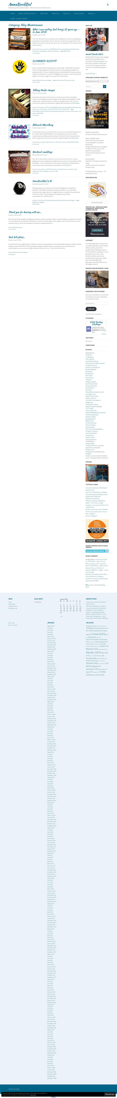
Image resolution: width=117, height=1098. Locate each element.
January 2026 (51, 640)
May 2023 (50, 708)
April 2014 (50, 937)
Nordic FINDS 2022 (53, 109)
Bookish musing (73, 169)
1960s (89, 628)
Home (12, 13)
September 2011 (51, 1002)
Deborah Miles (90, 568)
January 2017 (51, 868)
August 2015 (50, 903)
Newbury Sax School (92, 456)
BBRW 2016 (67, 51)
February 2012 (51, 992)
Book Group (79, 13)
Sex (104, 663)
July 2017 (50, 855)
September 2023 (51, 699)
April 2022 (50, 735)
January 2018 (51, 842)
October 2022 (51, 722)
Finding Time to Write (92, 396)
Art (89, 631)
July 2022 (50, 729)
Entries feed (11, 604)
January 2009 (51, 1070)
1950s (103, 626)
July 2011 (50, 1006)
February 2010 (51, 1042)
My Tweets (89, 341)
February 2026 (51, 638)
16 (80, 607)
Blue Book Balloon (91, 369)
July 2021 (50, 754)
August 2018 (50, 828)
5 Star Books (40, 107)
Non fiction (99, 656)
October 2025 (51, 647)
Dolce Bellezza (90, 388)
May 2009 (50, 1061)
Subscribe (91, 309)
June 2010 (50, 1034)
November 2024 (51, 670)
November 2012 (51, 973)
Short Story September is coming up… (96, 606)
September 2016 (51, 876)
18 (64, 609)
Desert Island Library (18, 18)
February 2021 (51, 765)
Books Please (90, 377)
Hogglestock (89, 402)
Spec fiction (103, 669)
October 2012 (51, 975)
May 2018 (50, 834)
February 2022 (51, 739)
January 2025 (51, 666)
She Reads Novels (91, 423)
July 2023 (50, 704)
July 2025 (50, 653)
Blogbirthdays (35, 202)
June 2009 (50, 1059)
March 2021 (50, 762)
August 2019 (50, 802)
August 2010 (50, 1030)
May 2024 (50, 682)
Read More (38, 45)
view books (104, 333)
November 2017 (51, 847)
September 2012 (51, 977)
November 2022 (51, 720)
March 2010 (50, 1040)
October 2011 (51, 1000)
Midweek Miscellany (42, 125)
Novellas (91, 658)
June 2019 (50, 807)
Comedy (96, 631)
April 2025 (50, 659)
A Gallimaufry (89, 357)
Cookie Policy (33, 1095)
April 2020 (50, 786)
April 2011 (50, 1013)
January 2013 (51, 969)
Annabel (94, 327)
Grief (103, 644)
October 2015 (51, 899)
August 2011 (50, 1004)
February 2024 (51, 689)
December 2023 (51, 693)
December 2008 (51, 1072)
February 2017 (51, 866)
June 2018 (50, 832)
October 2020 (51, 773)
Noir (91, 656)
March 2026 (50, 636)
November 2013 (51, 948)
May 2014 (50, 935)
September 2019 (51, 800)
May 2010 (50, 1036)
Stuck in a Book (90, 427)
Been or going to (41, 142)
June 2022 (50, 731)
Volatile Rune (90, 435)
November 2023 (51, 695)
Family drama (101, 642)
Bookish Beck (90, 373)
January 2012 (51, 994)
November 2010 (51, 1023)
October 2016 (51, 874)
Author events (39, 171)
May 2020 (50, 783)
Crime (98, 634)
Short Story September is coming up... (96, 492)
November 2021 (51, 746)
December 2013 (51, 945)
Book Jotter (89, 375)
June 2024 (50, 680)
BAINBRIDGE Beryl (55, 49)
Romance (92, 663)
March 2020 (50, 788)
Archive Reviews (41, 169)
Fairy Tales (67, 111)
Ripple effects (90, 421)
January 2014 (51, 943)
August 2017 (50, 853)
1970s (97, 628)
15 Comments (36, 82)
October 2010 (51, 1025)
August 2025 (50, 651)
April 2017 (50, 861)
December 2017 (51, 844)
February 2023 (51, 714)
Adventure (104, 628)
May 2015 (50, 910)
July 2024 (50, 678)
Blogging (49, 80)
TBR (57, 171)
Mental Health (102, 649)
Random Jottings (91, 417)
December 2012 (51, 971)
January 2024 (51, 691)
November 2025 (51, 645)
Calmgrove (89, 379)
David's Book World (91, 384)
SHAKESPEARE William (72, 142)
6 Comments (35, 144)
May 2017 (50, 859)
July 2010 (50, 1032)
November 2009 (51, 1049)
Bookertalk (89, 371)
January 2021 (51, 767)
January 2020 (51, 792)
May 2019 (50, 809)
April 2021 (50, 760)
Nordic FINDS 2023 (64, 109)
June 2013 (50, 958)
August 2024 (50, 676)
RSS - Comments (13, 625)
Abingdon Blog (90, 443)
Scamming (71, 80)
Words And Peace (91, 439)
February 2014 (51, 941)
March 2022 (50, 737)
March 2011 (50, 1015)
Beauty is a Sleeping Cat (93, 367)
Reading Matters (91, 419)
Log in (10, 602)
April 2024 (50, 685)
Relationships (91, 661)
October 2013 (51, 950)
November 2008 (51, 1074)
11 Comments (36, 53)
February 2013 (51, 966)
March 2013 (50, 964)
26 (67, 610)
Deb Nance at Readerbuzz (93, 574)
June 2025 (50, 655)
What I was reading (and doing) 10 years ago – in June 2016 (55, 31)
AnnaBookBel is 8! (42, 181)
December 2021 (51, 743)
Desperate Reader (91, 386)
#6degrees (90, 626)
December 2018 (51, 819)
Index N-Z (66, 13)
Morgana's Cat (90, 449)
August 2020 (50, 777)
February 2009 (51, 1067)
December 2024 (51, 668)
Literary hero (52, 171)
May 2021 (50, 758)
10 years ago (40, 49)
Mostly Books (90, 452)
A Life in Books (90, 359)
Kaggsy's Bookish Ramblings (94, 406)
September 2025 (51, 649)
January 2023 (51, 716)
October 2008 (51, 1076)
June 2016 (50, 882)
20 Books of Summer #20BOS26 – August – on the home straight (97, 570)
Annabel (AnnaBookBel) (94, 54)
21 (73, 609)
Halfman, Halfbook (91, 398)
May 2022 (50, 733)
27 (70, 610)
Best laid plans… (16, 237)
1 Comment (35, 173)
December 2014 (51, 920)
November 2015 (51, 897)
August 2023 (50, 701)
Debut (92, 637)
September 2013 (51, 952)
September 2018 (51, 826)
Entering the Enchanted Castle (95, 392)
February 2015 (51, 916)
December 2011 (51, 996)
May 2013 (50, 960)
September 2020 (51, 775)
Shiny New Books (100, 61)
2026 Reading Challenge (96, 323)
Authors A (56, 169)
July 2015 (50, 905)
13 (70, 607)
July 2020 (50, 779)
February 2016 (51, 891)
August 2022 (50, 727)
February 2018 (51, 840)
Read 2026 (44, 13)
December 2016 (51, 870)
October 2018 (51, 823)
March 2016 (50, 889)
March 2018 (50, 838)
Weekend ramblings (42, 152)
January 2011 (51, 1019)
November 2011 (51, 998)
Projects (91, 13)
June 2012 (50, 983)
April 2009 (50, 1063)
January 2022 (51, 741)
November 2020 (51, 771)
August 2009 (50, 1055)
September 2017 (51, 851)
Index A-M (55, 13)
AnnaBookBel (19, 4)
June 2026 (50, 630)
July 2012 (50, 981)
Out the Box (16, 1089)
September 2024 (51, 674)
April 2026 (50, 634)
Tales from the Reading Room (94, 429)
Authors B (47, 49)
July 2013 (50, 956)
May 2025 (50, 657)
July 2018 (50, 830)
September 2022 (51, 725)
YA (101, 675)
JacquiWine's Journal (92, 404)
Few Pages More (91, 394)
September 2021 (51, 750)
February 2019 (51, 815)
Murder (93, 652)
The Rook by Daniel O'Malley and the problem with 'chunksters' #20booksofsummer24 (97, 496)
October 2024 (51, 672)
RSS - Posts (11, 623)
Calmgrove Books (91, 382)
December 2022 (51, 718)
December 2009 (51, 1046)
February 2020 (51, 790)
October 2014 (51, 924)
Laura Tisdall (89, 408)
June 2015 (50, 908)
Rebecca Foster (90, 564)
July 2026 (50, 628)
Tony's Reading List (91, 433)
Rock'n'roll (101, 661)
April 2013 (50, 962)
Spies (89, 672)
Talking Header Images (43, 90)
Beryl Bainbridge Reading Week (68, 49)
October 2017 (51, 849)
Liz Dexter (89, 578)
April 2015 (50, 912)
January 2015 (51, 918)
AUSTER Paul (48, 107)
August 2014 (50, 929)
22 (77, 609)
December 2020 (51, 769)
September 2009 (51, 1053)
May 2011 (50, 1011)
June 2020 (50, 781)
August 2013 (50, 954)
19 (67, 609)
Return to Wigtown (91, 516)
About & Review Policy (27, 13)
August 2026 (50, 626)
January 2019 (51, 817)
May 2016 (50, 884)
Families (92, 642)
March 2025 (50, 661)
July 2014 (50, 931)
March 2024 (50, 687)
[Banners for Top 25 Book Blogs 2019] (97, 587)
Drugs (98, 637)
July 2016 (50, 880)
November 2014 (51, 922)
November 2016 (51, 872)
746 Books (89, 355)
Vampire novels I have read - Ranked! (97, 509)
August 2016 (50, 878)
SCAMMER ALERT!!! (44, 61)
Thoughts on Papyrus (92, 431)
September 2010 (51, 1027)
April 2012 (50, 988)
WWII (94, 675)
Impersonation (60, 80)
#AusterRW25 (36, 111)
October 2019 (51, 798)
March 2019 (50, 813)
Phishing (66, 80)
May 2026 (50, 632)
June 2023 (50, 706)
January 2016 (51, 893)
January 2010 (51, 1044)
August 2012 (50, 979)
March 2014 (50, 939)
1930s (98, 626)
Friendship (96, 644)
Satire (100, 663)
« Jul (61, 616)
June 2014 (50, 933)
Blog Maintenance (42, 80)
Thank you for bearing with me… (24, 212)
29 (77, 610)
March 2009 (50, 1065)
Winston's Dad (90, 437)
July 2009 (50, 1057)
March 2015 (50, 914)
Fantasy (89, 644)
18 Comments (36, 204)
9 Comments (35, 115)
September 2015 (51, 901)
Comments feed (12, 606)
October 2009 (51, 1051)
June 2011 (50, 1009)
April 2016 (50, 887)
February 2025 (51, 664)
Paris (99, 658)
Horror (89, 646)
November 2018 (51, 821)
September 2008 (51, 1078)
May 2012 (50, 985)
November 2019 (51, 796)
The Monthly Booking (92, 415)
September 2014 (51, 927)
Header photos (74, 111)
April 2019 (50, 811)
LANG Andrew (43, 109)
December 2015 (51, 895)
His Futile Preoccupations (93, 400)
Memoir (92, 649)
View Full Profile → (91, 73)
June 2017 (50, 857)
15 (77, 607)
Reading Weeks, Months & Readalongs (49, 51)
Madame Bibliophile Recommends (96, 412)
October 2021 (51, 748)
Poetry (104, 658)
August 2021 (50, 752)
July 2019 (50, 805)
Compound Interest (92, 445)
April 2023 (50, 710)
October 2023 (51, 697)
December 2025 (51, 643)
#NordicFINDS (44, 111)
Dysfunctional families (94, 639)
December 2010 (51, 1021)
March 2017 (50, 863)
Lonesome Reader (91, 410)
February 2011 (51, 1017)
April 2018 (50, 836)
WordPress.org (12, 608)
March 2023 (50, 712)
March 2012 (50, 990)
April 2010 (50, 1038)
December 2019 (51, 794)
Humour (96, 646)
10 (61, 607)
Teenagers (96, 672)
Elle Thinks (89, 390)
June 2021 (50, 756)
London (103, 646)
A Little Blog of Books (92, 361)
